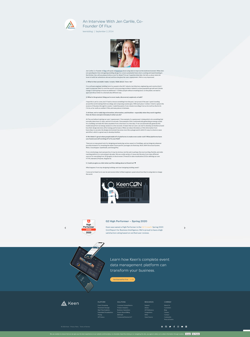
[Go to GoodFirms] (138, 225)
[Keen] (71, 5)
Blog (165, 310)
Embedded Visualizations (105, 312)
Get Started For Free (120, 279)
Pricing (151, 5)
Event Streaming (103, 305)
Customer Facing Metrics (125, 305)
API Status (101, 317)
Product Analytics (122, 307)
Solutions (110, 5)
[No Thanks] (248, 334)
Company (124, 5)
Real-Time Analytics (104, 310)
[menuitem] (162, 326)
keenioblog (88, 31)
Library (147, 307)
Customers (167, 307)
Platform (96, 5)
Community (167, 317)
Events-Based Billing (123, 312)
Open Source (149, 317)
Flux (105, 71)
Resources (138, 5)
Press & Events (169, 319)
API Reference (149, 310)
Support (147, 305)
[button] (73, 228)
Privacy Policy (74, 326)
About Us (167, 305)
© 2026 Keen (65, 326)
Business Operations (123, 310)
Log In (167, 5)
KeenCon (118, 71)
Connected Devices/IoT (124, 317)
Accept (188, 334)
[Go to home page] (70, 304)
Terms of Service (85, 326)
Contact (166, 315)
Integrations (148, 312)
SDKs (146, 315)
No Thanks (196, 334)
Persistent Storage (103, 307)
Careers (166, 312)
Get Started (180, 5)
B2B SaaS (120, 315)
